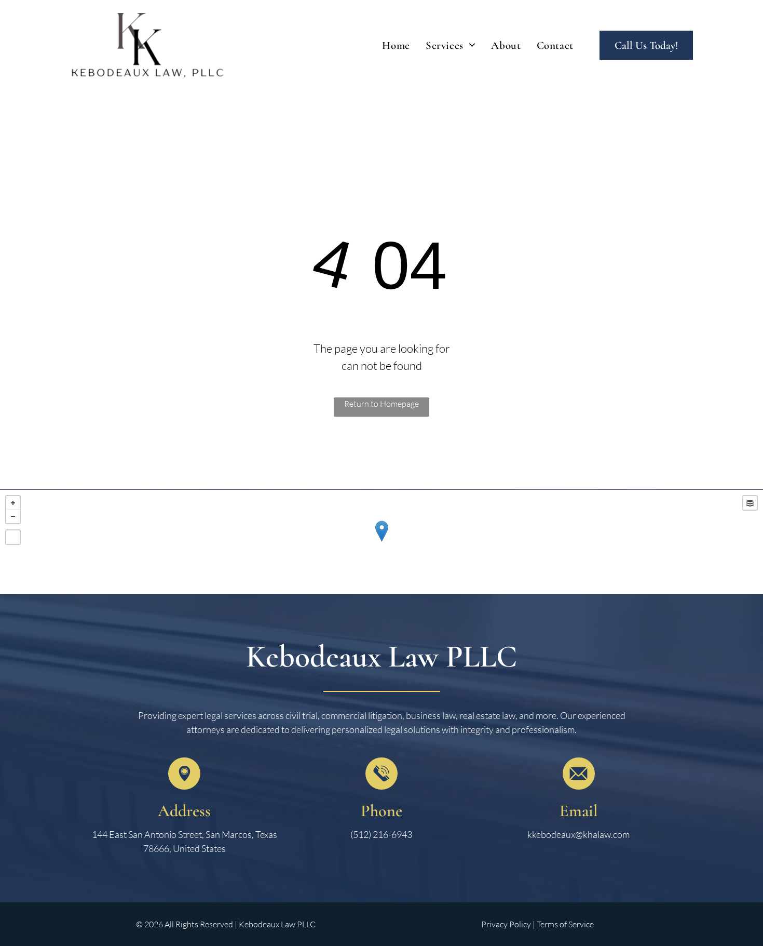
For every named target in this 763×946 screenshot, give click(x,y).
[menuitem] (396, 45)
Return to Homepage (381, 403)
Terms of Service (565, 924)
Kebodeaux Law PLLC (381, 656)
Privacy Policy (506, 924)
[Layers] (750, 503)
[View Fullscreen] (13, 537)
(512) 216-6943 (381, 834)
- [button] (13, 516)
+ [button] (13, 503)
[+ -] (381, 542)
